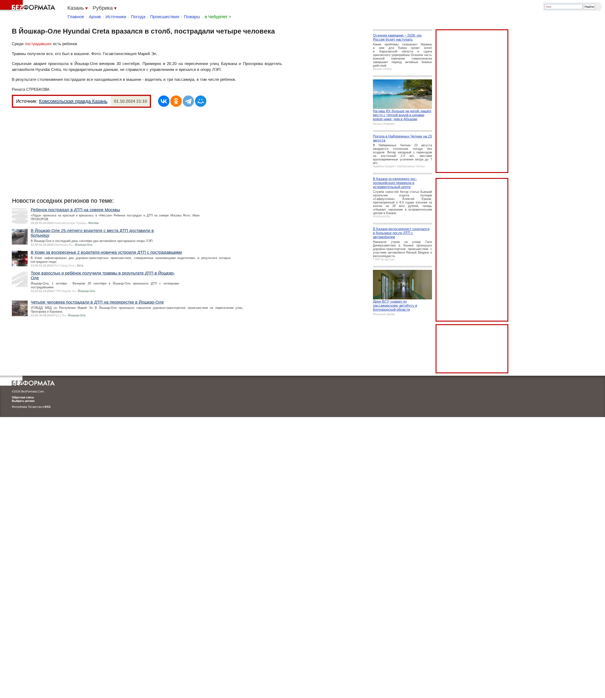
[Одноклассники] (176, 101)
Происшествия (164, 16)
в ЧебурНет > (218, 16)
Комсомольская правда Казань (73, 101)
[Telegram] (188, 101)
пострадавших (38, 44)
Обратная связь (23, 397)
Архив (95, 16)
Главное (76, 16)
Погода (138, 16)
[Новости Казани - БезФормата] (28, 6)
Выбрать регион (23, 401)
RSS (48, 407)
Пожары (192, 16)
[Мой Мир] (200, 101)
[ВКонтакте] (163, 101)
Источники (116, 16)
